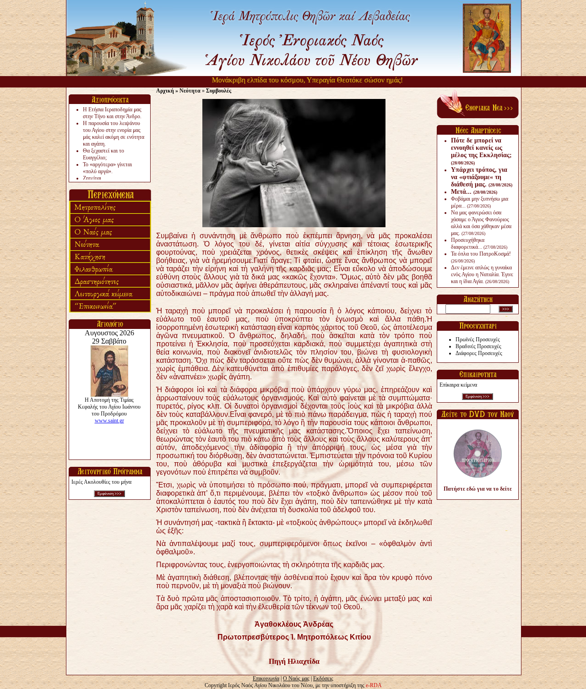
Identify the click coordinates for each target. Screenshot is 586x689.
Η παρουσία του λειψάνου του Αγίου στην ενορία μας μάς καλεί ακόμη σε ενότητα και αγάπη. (113, 133)
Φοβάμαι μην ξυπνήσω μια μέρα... (479, 202)
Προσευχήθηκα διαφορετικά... (479, 243)
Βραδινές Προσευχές (478, 346)
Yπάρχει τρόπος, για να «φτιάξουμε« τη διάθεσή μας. (481, 177)
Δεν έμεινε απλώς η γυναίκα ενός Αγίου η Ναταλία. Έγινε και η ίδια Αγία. (482, 274)
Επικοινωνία (266, 678)
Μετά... (474, 191)
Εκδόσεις (323, 678)
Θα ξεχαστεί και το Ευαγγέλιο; (103, 154)
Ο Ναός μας (296, 678)
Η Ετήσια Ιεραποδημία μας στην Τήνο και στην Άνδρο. (112, 113)
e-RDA (374, 685)
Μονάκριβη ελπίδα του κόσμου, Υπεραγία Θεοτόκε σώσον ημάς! (292, 80)
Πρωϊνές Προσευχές (478, 339)
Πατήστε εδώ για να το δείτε (478, 489)
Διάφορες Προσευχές (479, 353)
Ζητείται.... (95, 178)
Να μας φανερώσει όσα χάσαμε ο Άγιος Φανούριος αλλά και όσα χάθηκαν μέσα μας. (481, 222)
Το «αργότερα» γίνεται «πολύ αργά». (107, 168)
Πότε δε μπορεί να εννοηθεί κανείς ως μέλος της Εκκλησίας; (481, 151)
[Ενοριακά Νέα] (478, 116)
